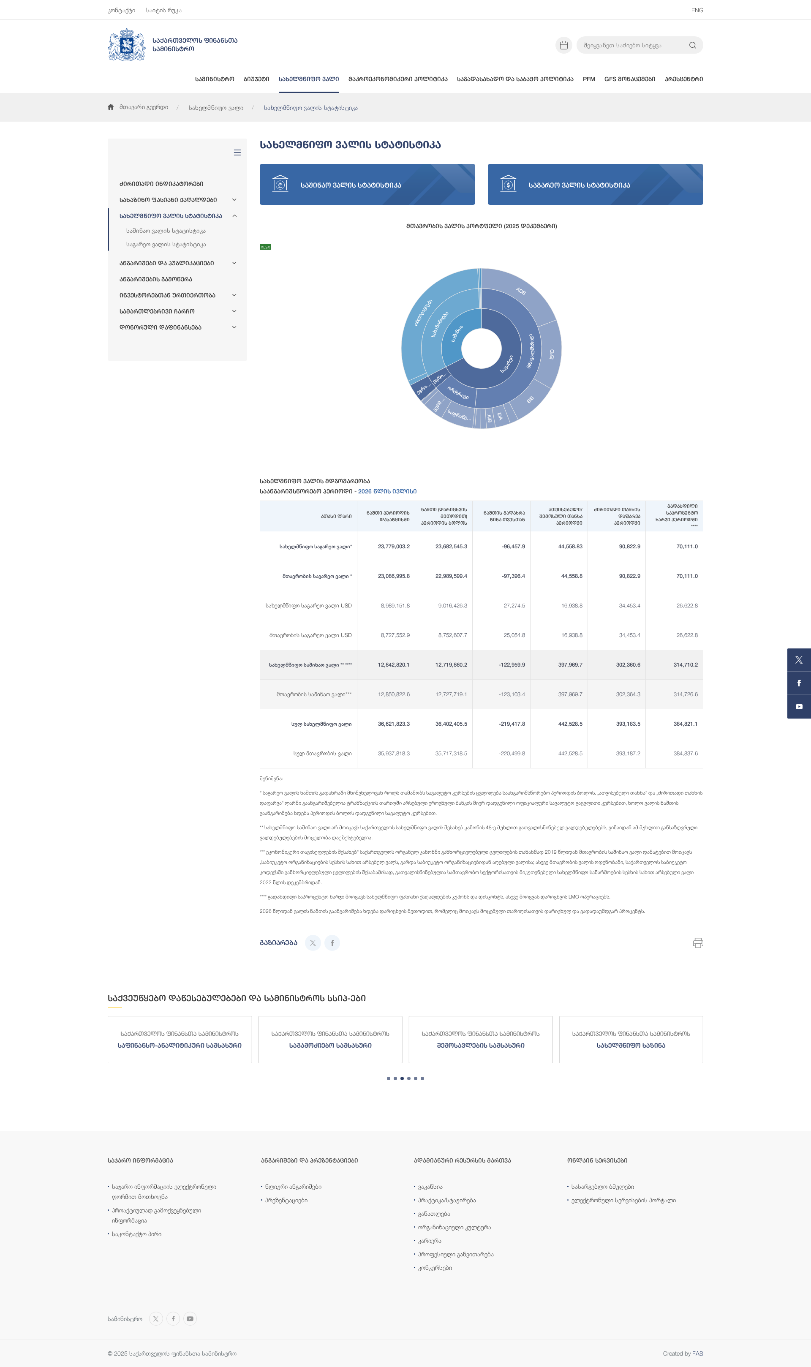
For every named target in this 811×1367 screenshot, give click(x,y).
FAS (697, 1353)
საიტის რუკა (164, 10)
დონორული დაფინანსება (160, 327)
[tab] (388, 1078)
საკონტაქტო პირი (136, 1233)
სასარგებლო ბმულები (603, 1186)
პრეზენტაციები (286, 1200)
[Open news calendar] (563, 45)
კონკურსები (435, 1267)
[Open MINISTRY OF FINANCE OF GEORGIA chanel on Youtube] (799, 707)
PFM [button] (589, 79)
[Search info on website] (692, 45)
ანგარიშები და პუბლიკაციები (167, 263)
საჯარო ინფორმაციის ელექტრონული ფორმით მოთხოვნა (164, 1191)
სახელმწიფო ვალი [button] (309, 79)
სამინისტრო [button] (214, 79)
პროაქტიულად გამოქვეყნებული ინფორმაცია (156, 1215)
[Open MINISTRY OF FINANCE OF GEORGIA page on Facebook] (799, 683)
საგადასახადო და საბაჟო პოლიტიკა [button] (515, 79)
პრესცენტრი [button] (684, 79)
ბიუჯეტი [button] (256, 79)
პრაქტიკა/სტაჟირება (447, 1200)
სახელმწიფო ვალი (216, 107)
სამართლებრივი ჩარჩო (157, 311)
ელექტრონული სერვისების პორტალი (624, 1200)
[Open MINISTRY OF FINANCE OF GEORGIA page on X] (799, 660)
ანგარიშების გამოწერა (156, 279)
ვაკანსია (430, 1186)
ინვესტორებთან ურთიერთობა (167, 295)
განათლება (434, 1213)
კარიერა (429, 1240)
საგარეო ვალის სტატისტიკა (166, 244)
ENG (697, 10)
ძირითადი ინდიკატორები (162, 183)
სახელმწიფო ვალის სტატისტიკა (171, 215)
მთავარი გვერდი (144, 106)
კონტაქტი (121, 10)
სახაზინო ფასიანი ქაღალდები (168, 199)
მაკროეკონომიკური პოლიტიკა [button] (398, 79)
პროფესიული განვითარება (456, 1254)
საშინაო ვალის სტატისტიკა (166, 230)
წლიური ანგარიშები (293, 1186)
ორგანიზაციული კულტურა (454, 1227)
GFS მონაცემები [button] (630, 79)
